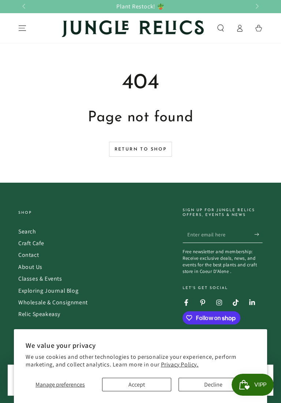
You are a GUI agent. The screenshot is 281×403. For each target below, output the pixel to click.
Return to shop (141, 149)
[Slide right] (256, 6)
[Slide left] (24, 6)
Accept (136, 384)
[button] (220, 28)
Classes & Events (40, 278)
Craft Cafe (31, 243)
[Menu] (22, 28)
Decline (213, 384)
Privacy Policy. (180, 364)
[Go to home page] (133, 28)
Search (27, 231)
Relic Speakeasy (39, 314)
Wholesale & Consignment (53, 302)
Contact (28, 255)
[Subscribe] (258, 235)
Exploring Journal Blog (48, 290)
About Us (30, 267)
